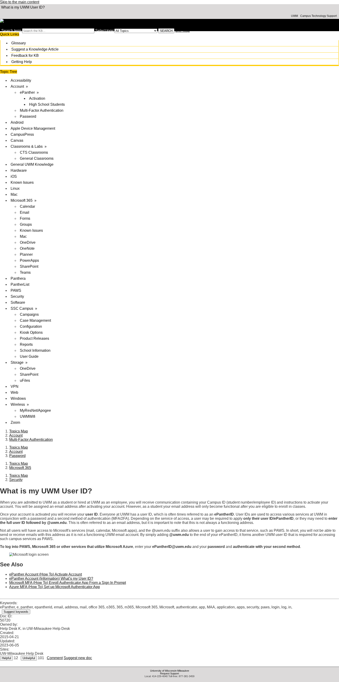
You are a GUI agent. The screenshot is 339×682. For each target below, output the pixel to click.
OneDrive (28, 242)
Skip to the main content (19, 2)
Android (17, 122)
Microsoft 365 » (23, 200)
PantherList (20, 284)
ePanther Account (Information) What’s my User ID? (51, 578)
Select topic (104, 31)
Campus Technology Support (318, 16)
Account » (19, 86)
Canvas (17, 140)
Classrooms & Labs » (29, 146)
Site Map (182, 31)
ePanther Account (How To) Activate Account (45, 574)
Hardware (19, 170)
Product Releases (34, 338)
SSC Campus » (24, 308)
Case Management (35, 320)
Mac (14, 194)
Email (24, 212)
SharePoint (29, 266)
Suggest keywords (16, 611)
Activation (37, 98)
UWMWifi (27, 416)
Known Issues (22, 182)
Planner (26, 254)
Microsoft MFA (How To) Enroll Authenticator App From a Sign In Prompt (67, 583)
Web (14, 392)
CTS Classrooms (34, 152)
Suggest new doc (78, 658)
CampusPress (22, 134)
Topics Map (18, 431)
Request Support (169, 673)
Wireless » (20, 404)
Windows (18, 398)
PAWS (16, 290)
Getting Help (21, 62)
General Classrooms (37, 158)
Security (17, 296)
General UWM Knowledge (32, 164)
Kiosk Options (31, 332)
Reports (26, 344)
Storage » (19, 362)
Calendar (27, 206)
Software (18, 302)
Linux (15, 188)
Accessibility (21, 80)
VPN (14, 386)
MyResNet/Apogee (35, 410)
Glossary (18, 43)
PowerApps (29, 260)
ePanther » (29, 92)
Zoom (15, 422)
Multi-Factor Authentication (41, 110)
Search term (11, 31)
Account (16, 435)
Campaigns (29, 314)
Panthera (18, 278)
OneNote (27, 248)
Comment (55, 658)
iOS (14, 176)
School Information (35, 350)
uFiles (25, 380)
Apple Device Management (33, 128)
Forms (25, 218)
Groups (26, 224)
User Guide (29, 356)
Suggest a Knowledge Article (35, 49)
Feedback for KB (25, 55)
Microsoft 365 (20, 468)
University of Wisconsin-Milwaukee (169, 670)
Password (28, 116)
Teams (25, 272)
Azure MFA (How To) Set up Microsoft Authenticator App (54, 587)
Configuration (31, 326)
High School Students (47, 104)
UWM (294, 16)
